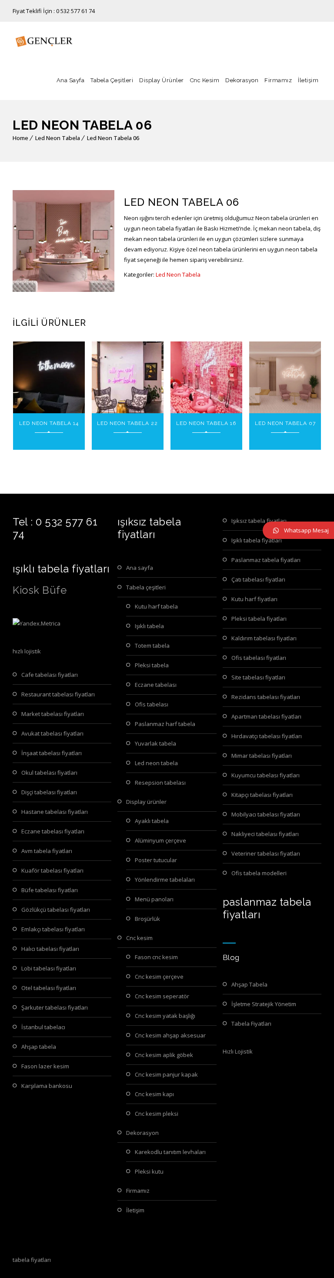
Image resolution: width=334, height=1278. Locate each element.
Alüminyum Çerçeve (160, 840)
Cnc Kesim (205, 80)
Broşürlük (147, 919)
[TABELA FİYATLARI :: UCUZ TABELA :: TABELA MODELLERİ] (43, 41)
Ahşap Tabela (38, 1047)
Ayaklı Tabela (152, 821)
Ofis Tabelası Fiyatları (258, 658)
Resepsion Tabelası (160, 782)
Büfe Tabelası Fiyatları (49, 890)
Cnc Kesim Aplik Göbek (164, 1055)
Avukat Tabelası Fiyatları (52, 733)
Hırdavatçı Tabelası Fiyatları (266, 736)
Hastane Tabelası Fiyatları (54, 812)
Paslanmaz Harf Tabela (165, 724)
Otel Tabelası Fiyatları (48, 988)
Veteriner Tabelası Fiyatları (265, 853)
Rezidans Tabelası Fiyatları (265, 697)
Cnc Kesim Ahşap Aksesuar (170, 1035)
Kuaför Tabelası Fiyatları (52, 870)
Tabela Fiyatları (251, 1023)
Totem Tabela (152, 645)
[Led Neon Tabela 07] (285, 377)
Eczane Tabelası (156, 685)
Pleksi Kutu (149, 1171)
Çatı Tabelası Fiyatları (258, 579)
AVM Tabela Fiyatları (46, 851)
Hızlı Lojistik (238, 1051)
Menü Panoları (154, 899)
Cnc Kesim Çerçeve (159, 976)
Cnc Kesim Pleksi (156, 1113)
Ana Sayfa (71, 80)
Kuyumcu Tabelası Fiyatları (265, 775)
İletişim (308, 80)
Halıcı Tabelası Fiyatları (50, 949)
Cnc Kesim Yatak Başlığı (165, 1016)
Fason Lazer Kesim (45, 1066)
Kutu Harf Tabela (156, 606)
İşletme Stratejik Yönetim (263, 1004)
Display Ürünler (161, 80)
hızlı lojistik (27, 651)
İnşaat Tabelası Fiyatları (51, 753)
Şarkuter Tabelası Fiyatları (54, 1007)
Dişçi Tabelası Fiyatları (49, 792)
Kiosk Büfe (40, 590)
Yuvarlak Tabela (155, 743)
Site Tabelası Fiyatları (258, 677)
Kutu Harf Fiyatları (254, 599)
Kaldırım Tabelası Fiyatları (264, 638)
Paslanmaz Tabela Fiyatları (266, 560)
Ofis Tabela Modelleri (259, 873)
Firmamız (278, 80)
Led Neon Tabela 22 (127, 423)
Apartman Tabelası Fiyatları (266, 716)
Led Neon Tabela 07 (285, 423)
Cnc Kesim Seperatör (162, 996)
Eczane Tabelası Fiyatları (52, 831)
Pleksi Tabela (152, 665)
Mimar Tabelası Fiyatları (261, 755)
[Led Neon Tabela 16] (206, 377)
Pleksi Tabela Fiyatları (259, 618)
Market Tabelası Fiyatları (52, 714)
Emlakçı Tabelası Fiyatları (53, 929)
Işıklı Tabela (149, 626)
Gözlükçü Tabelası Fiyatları (55, 909)
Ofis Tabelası (151, 704)
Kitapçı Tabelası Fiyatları (262, 795)
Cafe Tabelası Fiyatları (49, 675)
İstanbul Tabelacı (43, 1027)
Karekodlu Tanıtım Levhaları (170, 1152)
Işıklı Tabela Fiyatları (256, 540)
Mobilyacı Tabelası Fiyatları (265, 814)
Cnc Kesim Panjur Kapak (166, 1074)
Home (20, 138)
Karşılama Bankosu (46, 1086)
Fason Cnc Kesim (156, 957)
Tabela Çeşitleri (111, 80)
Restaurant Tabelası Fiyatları (58, 694)
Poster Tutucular (156, 860)
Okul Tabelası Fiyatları (49, 772)
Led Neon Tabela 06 (113, 138)
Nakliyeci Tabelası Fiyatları (265, 834)
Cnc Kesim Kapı (154, 1094)
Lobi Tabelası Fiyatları (48, 968)
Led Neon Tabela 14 (49, 423)
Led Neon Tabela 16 (206, 423)
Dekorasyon (241, 80)
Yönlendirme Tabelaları (165, 879)
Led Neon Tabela (57, 138)
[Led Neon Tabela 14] (49, 377)
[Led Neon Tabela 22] (128, 377)
